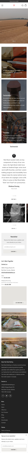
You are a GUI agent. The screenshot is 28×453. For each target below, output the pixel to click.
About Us (5, 36)
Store (2, 407)
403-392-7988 (8, 284)
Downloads (4, 420)
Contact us (4, 264)
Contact (3, 422)
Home (3, 404)
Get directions (19, 302)
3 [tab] (15, 195)
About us (3, 409)
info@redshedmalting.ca (8, 272)
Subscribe (13, 251)
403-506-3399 (7, 277)
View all (13, 228)
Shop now (13, 199)
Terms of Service (5, 430)
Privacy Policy (5, 433)
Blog (2, 415)
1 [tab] (13, 41)
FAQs (2, 417)
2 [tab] (14, 41)
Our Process (4, 412)
